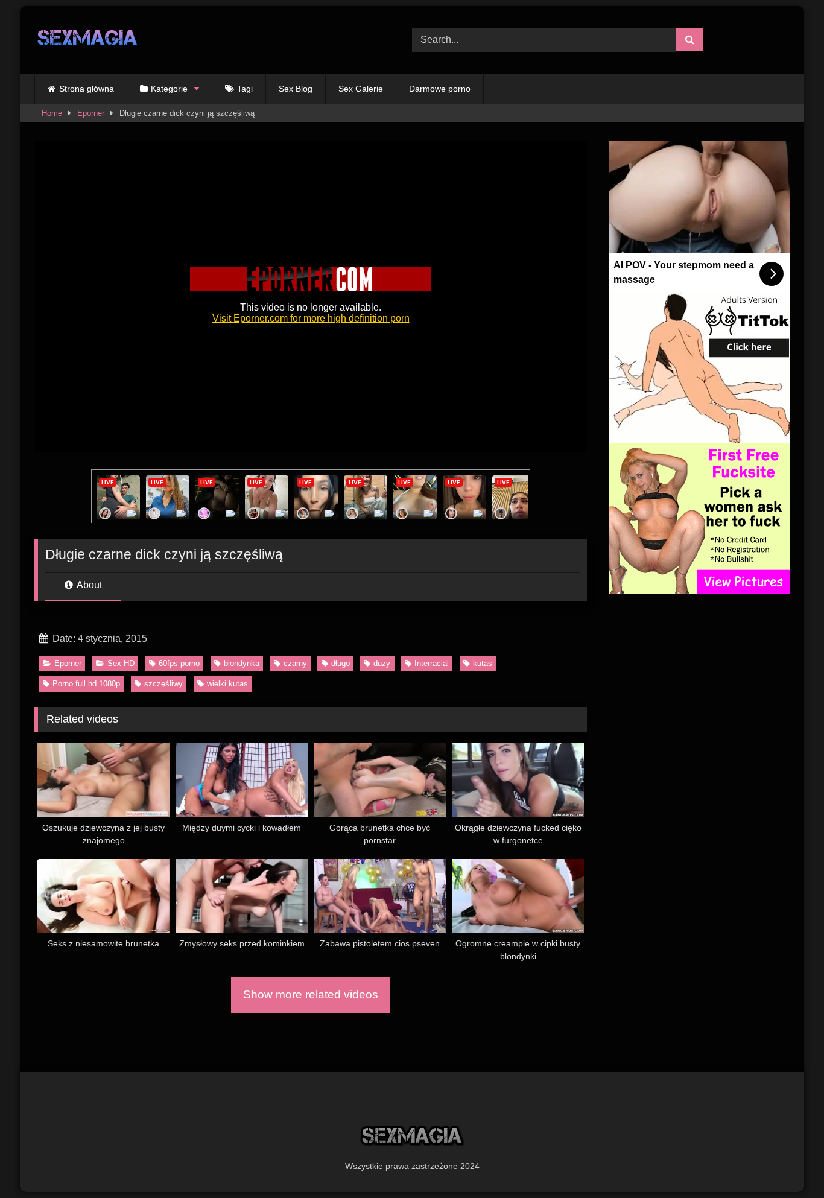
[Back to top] (786, 1162)
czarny (295, 663)
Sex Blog (295, 88)
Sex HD (121, 663)
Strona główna (86, 88)
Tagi (245, 88)
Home (52, 113)
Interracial (431, 663)
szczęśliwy (163, 683)
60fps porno (179, 663)
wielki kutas (227, 683)
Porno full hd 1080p (86, 683)
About (88, 585)
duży (381, 663)
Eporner (90, 113)
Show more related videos (310, 994)
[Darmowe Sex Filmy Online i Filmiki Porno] (87, 40)
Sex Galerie (360, 88)
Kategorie (169, 88)
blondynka (241, 663)
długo (340, 663)
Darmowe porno (440, 88)
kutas (482, 663)
